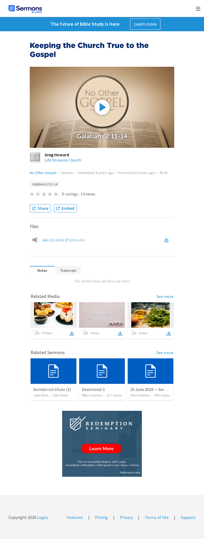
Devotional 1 (93, 389)
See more (164, 296)
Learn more (145, 24)
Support (188, 517)
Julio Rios (40, 395)
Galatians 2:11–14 (44, 184)
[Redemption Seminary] (102, 444)
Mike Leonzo (92, 395)
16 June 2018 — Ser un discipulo (158, 389)
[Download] (72, 333)
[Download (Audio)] (167, 240)
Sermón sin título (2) (52, 389)
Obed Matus (140, 395)
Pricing (101, 517)
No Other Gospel (43, 172)
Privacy (126, 517)
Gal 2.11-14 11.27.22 (63, 240)
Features (75, 517)
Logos (42, 517)
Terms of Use (157, 517)
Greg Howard (57, 154)
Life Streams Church (63, 160)
